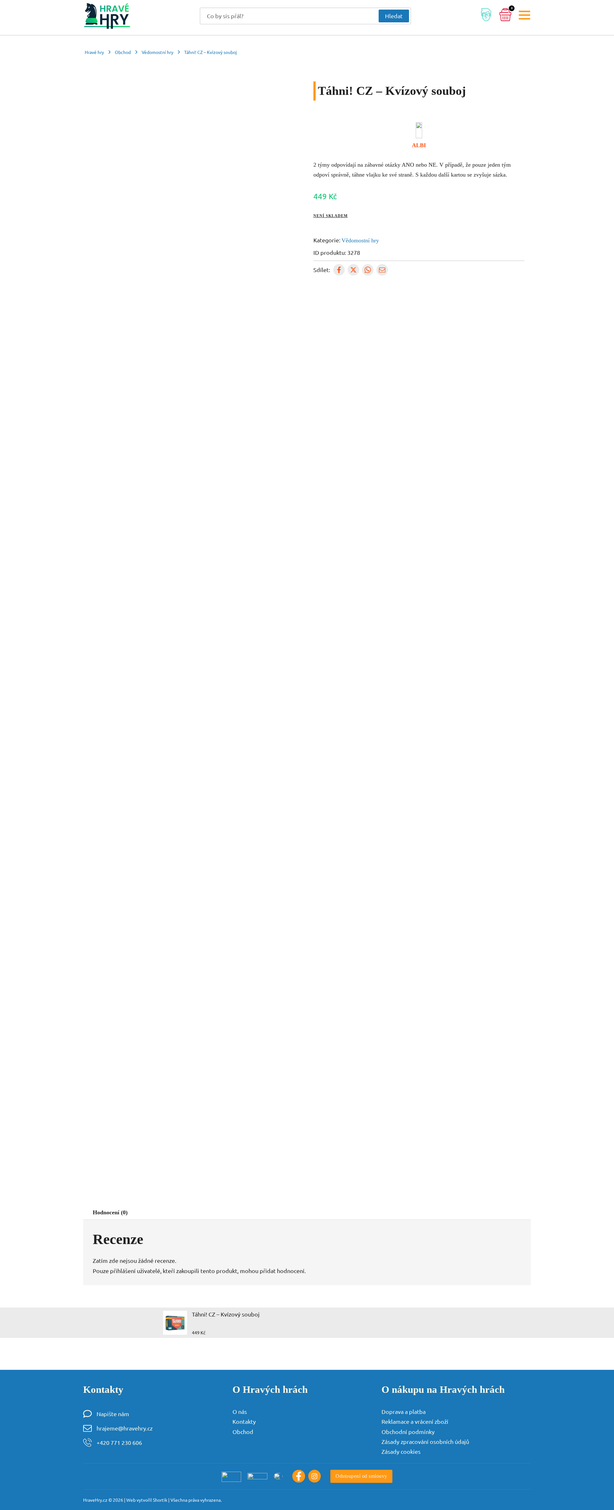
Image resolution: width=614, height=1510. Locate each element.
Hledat (394, 15)
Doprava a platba (404, 1411)
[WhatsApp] (368, 270)
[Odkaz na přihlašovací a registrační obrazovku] (486, 16)
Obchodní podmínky (408, 1431)
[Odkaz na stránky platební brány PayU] (231, 1476)
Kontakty (244, 1421)
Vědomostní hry (157, 52)
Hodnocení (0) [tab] (110, 1212)
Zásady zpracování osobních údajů (425, 1441)
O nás (239, 1411)
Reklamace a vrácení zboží (415, 1421)
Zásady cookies (401, 1451)
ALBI (419, 145)
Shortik (160, 1500)
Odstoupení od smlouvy (361, 1476)
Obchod (123, 52)
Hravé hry (94, 52)
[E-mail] (382, 270)
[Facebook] (339, 270)
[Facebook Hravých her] (298, 1476)
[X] (353, 270)
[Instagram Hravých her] (314, 1476)
